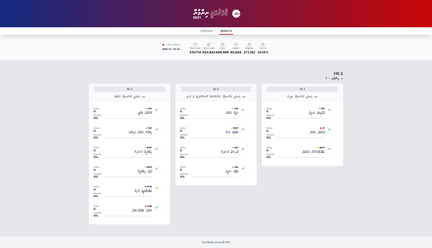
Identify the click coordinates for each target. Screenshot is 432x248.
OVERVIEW (206, 30)
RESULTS (226, 30)
